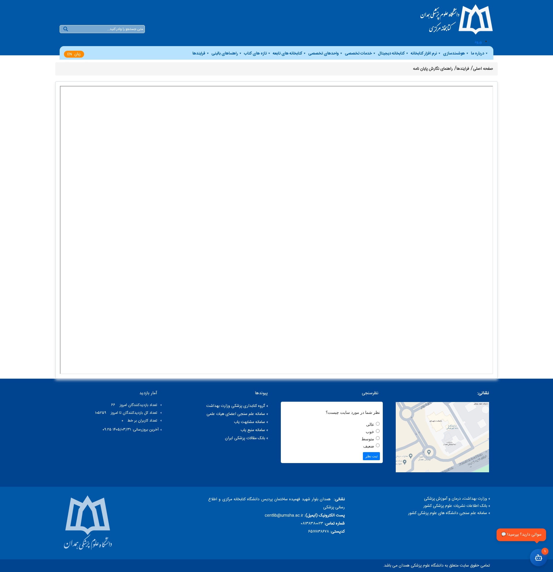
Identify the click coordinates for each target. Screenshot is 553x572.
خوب (370, 432)
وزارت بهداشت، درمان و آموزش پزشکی (455, 498)
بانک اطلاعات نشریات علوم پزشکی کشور (455, 506)
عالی (370, 424)
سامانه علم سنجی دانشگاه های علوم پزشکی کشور (447, 513)
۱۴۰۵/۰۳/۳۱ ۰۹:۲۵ (117, 429)
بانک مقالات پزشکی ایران (245, 438)
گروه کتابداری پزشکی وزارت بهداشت (235, 406)
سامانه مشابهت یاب (249, 422)
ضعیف (368, 446)
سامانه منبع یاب (252, 430)
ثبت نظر (371, 456)
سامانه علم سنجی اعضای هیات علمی (236, 414)
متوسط (367, 439)
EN (69, 54)
